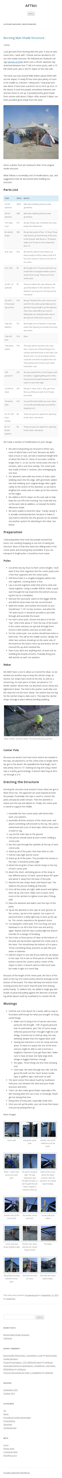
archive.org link (15, 62)
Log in (6, 1445)
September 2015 (10, 1390)
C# (4, 1410)
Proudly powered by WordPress (16, 1473)
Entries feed (8, 1448)
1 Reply (6, 45)
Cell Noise (7, 1338)
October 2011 (9, 1393)
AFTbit (31, 5)
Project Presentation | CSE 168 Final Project (22, 1362)
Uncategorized (31, 1295)
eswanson (10, 1298)
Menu (31, 13)
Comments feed (10, 1452)
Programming (9, 1421)
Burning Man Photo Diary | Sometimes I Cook (23, 1355)
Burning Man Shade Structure (23, 38)
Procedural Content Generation (17, 1417)
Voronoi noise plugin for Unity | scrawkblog (22, 1372)
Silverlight (7, 1424)
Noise (6, 1414)
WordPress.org (10, 1455)
